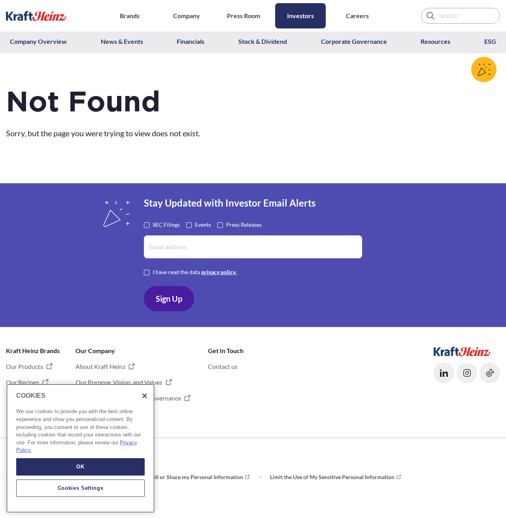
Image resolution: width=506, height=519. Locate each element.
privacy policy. (218, 272)
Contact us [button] (223, 366)
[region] (80, 448)
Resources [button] (435, 41)
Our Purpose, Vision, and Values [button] (119, 382)
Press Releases (244, 224)
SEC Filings (166, 224)
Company (186, 15)
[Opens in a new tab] (462, 350)
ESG (490, 41)
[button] (444, 373)
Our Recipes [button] (22, 382)
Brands (130, 15)
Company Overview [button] (38, 41)
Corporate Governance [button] (354, 41)
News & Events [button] (122, 41)
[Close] (144, 395)
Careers (357, 15)
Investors (300, 15)
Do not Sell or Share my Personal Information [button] (187, 477)
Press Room (243, 15)
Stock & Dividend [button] (262, 41)
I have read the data (194, 272)
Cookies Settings (81, 488)
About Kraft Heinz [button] (100, 366)
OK (80, 467)
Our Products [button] (24, 366)
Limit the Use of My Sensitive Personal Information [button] (332, 477)
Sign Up (169, 298)
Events (203, 224)
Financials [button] (190, 41)
